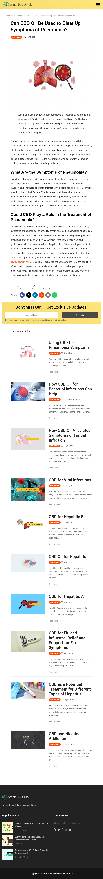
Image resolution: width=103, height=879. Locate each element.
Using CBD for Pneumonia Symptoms (69, 345)
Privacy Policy (8, 805)
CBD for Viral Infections (70, 480)
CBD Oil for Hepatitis (67, 556)
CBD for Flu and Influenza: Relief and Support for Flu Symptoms (67, 640)
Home (7, 16)
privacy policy (60, 320)
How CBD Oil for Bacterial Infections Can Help (70, 389)
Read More (53, 372)
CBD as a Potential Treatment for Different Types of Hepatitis (70, 689)
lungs (38, 287)
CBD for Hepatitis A (66, 596)
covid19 (16, 287)
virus (47, 287)
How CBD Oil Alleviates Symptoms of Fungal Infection (69, 435)
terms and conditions (41, 320)
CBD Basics (18, 16)
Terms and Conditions (27, 805)
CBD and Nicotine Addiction (64, 736)
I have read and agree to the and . (37, 320)
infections (28, 287)
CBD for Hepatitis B (66, 516)
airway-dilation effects (22, 262)
